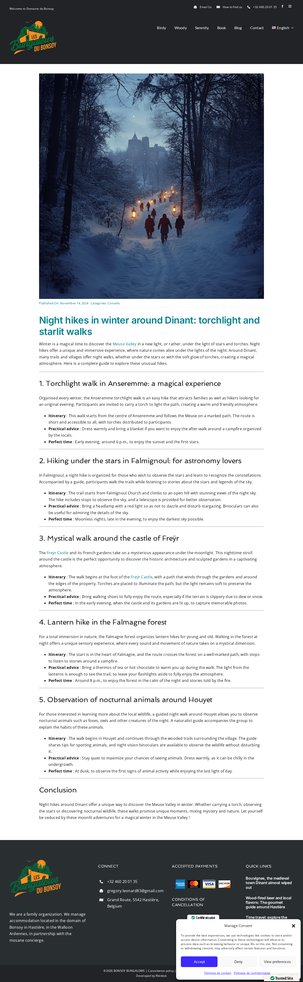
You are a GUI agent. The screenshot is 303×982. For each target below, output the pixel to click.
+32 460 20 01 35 (265, 7)
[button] (293, 925)
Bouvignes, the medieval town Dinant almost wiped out (269, 883)
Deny (238, 962)
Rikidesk (161, 976)
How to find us (232, 7)
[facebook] (282, 6)
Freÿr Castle (58, 552)
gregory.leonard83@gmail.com (135, 890)
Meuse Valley (125, 344)
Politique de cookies (218, 973)
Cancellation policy (161, 971)
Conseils (114, 303)
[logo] (33, 22)
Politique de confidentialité (252, 973)
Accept (199, 962)
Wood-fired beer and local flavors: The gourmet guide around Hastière (268, 902)
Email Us (206, 7)
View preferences (277, 962)
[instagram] (290, 6)
